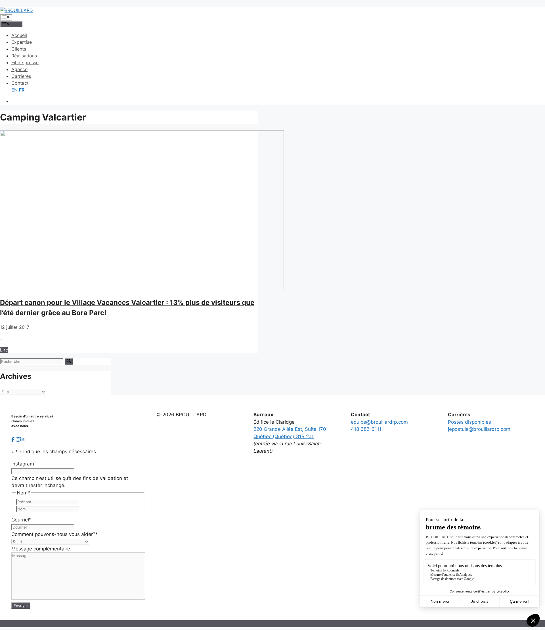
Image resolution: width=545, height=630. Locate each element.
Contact (20, 83)
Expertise (21, 42)
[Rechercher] (69, 361)
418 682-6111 (366, 429)
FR (22, 90)
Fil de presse (25, 62)
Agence (19, 69)
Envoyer (21, 605)
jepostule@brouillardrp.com (479, 429)
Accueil (19, 35)
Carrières (21, 76)
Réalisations (24, 56)
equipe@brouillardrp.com (379, 422)
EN (14, 90)
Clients (18, 49)
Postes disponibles (469, 422)
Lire (4, 350)
